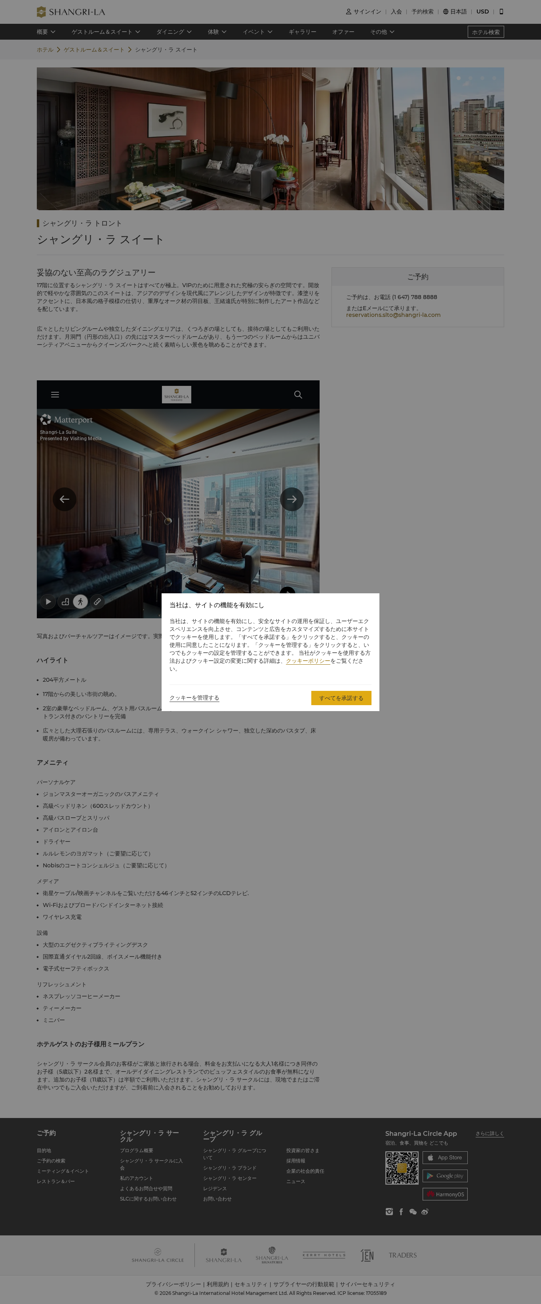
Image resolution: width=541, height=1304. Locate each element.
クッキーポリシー (308, 660)
